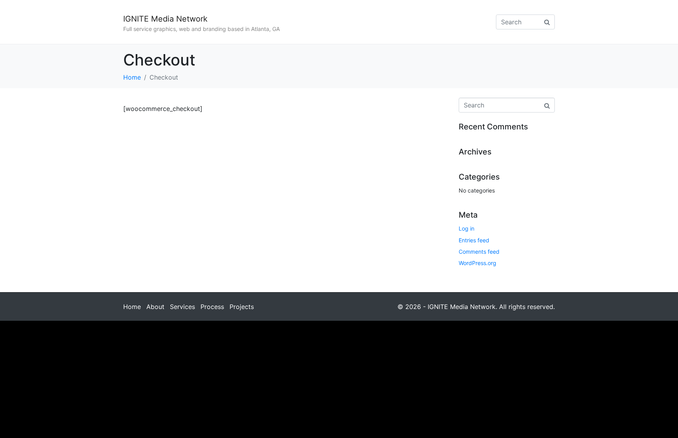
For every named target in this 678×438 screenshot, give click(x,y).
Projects (242, 307)
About (155, 307)
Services (182, 307)
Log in (466, 228)
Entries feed (474, 240)
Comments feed (479, 251)
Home (132, 307)
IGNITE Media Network (165, 19)
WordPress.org (477, 263)
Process (212, 307)
